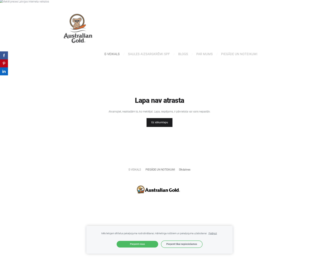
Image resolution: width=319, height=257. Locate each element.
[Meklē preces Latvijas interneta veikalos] (24, 1)
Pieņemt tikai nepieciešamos (181, 244)
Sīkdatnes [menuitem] (184, 169)
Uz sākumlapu (159, 122)
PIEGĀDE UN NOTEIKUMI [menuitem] (239, 54)
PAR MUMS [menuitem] (204, 54)
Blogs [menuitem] (183, 54)
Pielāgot (213, 233)
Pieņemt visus (137, 244)
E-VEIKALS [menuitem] (112, 54)
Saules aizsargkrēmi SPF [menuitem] (149, 54)
